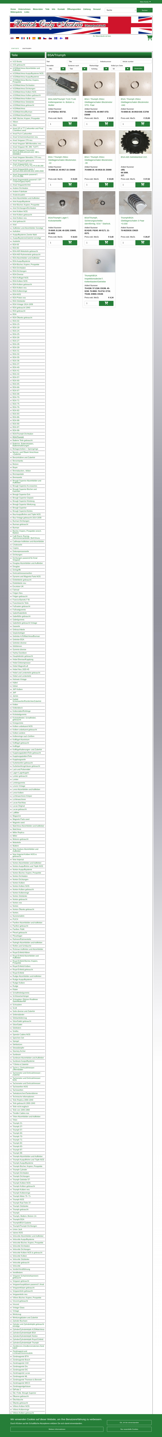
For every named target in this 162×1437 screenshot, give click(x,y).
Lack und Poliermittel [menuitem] (21, 769)
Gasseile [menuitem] (16, 626)
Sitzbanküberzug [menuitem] (20, 1018)
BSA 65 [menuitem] (16, 245)
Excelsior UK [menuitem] (18, 586)
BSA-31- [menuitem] (16, 351)
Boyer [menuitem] (15, 467)
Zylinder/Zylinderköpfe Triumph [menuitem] (26, 1343)
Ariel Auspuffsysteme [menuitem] (21, 201)
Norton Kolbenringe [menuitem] (21, 893)
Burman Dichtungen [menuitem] (21, 521)
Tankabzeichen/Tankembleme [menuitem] (25, 1093)
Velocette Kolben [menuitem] (20, 1256)
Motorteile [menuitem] (17, 842)
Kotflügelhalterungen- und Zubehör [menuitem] (27, 750)
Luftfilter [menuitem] (16, 813)
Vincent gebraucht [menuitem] (20, 1301)
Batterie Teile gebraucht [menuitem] (22, 440)
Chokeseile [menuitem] (17, 545)
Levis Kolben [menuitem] (18, 793)
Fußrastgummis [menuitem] (19, 610)
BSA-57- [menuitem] (16, 377)
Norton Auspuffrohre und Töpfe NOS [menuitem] (28, 866)
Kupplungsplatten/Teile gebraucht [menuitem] (27, 753)
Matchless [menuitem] (17, 829)
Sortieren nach (73, 65)
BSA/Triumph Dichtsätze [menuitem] (23, 434)
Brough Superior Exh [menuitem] (21, 494)
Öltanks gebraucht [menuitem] (20, 1403)
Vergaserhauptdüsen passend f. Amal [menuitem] (28, 1284)
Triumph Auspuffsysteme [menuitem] (23, 1163)
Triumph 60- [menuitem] (18, 1133)
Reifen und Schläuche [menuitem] (22, 946)
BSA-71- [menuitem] (16, 401)
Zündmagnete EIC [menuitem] (20, 1370)
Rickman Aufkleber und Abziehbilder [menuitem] (28, 949)
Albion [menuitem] (15, 122)
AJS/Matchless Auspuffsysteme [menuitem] (26, 77)
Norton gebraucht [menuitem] (20, 899)
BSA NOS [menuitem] (17, 294)
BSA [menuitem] (14, 314)
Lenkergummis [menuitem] (19, 783)
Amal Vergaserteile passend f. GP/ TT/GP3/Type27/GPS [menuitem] (27, 181)
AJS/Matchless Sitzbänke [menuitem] (23, 102)
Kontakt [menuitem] (61, 9)
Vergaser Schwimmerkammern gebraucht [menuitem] (25, 1277)
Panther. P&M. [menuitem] (19, 929)
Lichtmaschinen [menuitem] (19, 799)
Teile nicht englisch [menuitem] (21, 1107)
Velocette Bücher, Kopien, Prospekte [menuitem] (28, 1243)
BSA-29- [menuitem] (16, 347)
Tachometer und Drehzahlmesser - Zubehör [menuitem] (27, 1074)
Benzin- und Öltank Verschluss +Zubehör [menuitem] (25, 453)
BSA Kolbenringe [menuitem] (20, 291)
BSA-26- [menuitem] (16, 338)
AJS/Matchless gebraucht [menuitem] (23, 105)
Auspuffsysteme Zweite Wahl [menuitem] (25, 235)
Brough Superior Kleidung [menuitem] (24, 501)
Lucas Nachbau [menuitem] (19, 803)
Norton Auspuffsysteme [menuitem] (22, 870)
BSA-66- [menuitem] (16, 387)
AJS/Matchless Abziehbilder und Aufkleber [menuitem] (26, 69)
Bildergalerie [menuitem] (16, 12)
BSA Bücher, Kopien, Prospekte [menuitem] (26, 265)
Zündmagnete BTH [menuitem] (21, 1356)
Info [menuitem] (53, 9)
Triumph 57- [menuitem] (18, 1130)
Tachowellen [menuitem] (18, 1090)
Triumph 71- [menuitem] (18, 1140)
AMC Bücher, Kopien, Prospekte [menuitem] (26, 118)
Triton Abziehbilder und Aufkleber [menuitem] (26, 1117)
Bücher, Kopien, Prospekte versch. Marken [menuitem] (27, 532)
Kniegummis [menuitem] (18, 723)
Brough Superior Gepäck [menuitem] (23, 498)
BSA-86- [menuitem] (16, 417)
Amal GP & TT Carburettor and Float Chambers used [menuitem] (28, 129)
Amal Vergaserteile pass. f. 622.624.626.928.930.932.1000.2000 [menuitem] (28, 170)
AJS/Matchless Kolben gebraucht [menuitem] (27, 95)
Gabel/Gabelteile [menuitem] (20, 613)
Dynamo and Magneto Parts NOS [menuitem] (27, 576)
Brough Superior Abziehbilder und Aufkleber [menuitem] (27, 482)
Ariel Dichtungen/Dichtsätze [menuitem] (24, 208)
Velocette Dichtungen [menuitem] (22, 1249)
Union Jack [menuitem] (17, 1229)
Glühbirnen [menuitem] (17, 646)
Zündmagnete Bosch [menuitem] (21, 1360)
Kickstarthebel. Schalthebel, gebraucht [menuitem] (24, 719)
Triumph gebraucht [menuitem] (20, 1209)
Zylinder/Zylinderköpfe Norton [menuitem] (25, 1336)
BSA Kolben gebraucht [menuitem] (22, 284)
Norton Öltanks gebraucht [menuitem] (23, 909)
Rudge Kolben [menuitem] (19, 983)
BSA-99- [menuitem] (16, 430)
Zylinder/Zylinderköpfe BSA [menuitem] (24, 1333)
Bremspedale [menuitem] (18, 474)
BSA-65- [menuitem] (16, 384)
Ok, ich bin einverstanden (129, 1422)
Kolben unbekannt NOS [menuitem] (23, 726)
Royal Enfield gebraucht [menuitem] (23, 970)
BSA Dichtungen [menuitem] (20, 271)
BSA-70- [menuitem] (16, 397)
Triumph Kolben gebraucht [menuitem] (24, 1186)
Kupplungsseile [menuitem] (19, 760)
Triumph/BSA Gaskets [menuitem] (22, 1223)
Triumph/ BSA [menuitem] (18, 1219)
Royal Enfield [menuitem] (18, 973)
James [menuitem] (15, 696)
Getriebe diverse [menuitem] (19, 643)
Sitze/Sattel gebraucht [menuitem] (22, 1021)
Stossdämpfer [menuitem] (18, 1048)
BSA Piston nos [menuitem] (19, 298)
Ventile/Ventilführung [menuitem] (21, 1269)
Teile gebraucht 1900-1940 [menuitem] (24, 1103)
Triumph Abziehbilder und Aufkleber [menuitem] (28, 1156)
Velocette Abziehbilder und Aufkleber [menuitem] (28, 1236)
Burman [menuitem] (16, 528)
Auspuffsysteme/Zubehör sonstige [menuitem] (27, 238)
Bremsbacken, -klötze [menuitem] (22, 471)
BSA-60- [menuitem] (16, 381)
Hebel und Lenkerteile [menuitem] (22, 676)
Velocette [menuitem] (16, 1266)
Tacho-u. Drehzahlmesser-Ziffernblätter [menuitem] (24, 1069)
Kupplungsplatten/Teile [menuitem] (22, 756)
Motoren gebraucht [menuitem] (20, 839)
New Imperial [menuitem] (18, 860)
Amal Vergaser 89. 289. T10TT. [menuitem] (26, 147)
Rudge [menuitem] (15, 986)
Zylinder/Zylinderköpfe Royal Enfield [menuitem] (28, 1339)
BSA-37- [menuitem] (16, 364)
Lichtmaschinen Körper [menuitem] (22, 796)
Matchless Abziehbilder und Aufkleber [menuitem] (28, 826)
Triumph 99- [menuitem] (18, 1153)
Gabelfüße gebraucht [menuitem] (21, 616)
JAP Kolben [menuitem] (18, 689)
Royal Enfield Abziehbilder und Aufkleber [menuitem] (26, 957)
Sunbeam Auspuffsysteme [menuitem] (24, 1061)
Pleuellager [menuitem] (17, 936)
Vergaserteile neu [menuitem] (20, 1294)
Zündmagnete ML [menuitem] (20, 1376)
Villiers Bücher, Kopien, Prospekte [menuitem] (27, 1298)
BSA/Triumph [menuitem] (18, 437)
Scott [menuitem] (15, 1008)
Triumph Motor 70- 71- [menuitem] (22, 1196)
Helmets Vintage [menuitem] (20, 679)
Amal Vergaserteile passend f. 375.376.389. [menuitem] (25, 175)
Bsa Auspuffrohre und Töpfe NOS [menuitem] (27, 514)
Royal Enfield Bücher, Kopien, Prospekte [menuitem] (25, 962)
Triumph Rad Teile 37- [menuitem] (22, 1203)
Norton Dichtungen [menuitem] (20, 879)
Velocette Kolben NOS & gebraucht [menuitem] (27, 1253)
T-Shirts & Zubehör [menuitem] (20, 1064)
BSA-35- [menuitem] (16, 357)
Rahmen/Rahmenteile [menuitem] (22, 939)
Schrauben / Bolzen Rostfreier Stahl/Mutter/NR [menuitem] (25, 1000)
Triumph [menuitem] (16, 1213)
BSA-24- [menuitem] (16, 331)
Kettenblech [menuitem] (18, 708)
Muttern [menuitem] (16, 846)
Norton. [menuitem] (16, 913)
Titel (48, 61)
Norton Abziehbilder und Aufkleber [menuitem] (27, 863)
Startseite (15, 48)
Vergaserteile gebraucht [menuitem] (23, 1291)
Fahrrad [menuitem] (16, 590)
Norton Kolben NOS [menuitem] (21, 886)
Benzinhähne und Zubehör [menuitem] (24, 457)
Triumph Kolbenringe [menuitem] (21, 1193)
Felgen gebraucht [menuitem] (20, 596)
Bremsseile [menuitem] (17, 477)
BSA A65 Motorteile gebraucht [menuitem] (25, 251)
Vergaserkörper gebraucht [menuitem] (23, 1288)
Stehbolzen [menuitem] (17, 1044)
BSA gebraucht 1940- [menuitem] (22, 308)
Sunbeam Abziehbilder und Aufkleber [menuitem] (28, 1058)
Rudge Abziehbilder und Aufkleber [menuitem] (27, 976)
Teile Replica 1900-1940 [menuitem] (23, 1100)
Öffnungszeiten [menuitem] (74, 9)
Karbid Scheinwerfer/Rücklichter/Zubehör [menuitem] (27, 700)
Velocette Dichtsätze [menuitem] (21, 1246)
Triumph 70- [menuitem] (18, 1136)
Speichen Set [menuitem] (18, 1038)
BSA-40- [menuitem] (16, 367)
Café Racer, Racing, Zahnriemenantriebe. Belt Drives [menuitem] (26, 537)
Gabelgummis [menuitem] (18, 620)
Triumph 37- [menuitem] (18, 1126)
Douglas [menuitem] (16, 567)
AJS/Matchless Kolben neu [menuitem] (24, 99)
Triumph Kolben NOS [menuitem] (22, 1183)
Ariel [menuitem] (14, 225)
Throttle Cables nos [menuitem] (21, 1113)
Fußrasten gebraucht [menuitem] (21, 606)
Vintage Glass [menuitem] (18, 1308)
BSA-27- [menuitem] (16, 341)
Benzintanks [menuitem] (18, 461)
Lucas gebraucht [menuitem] (20, 809)
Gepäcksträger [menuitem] (19, 633)
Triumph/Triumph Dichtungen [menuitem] (25, 1226)
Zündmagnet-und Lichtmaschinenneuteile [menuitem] (23, 1352)
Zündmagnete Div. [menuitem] (20, 1366)
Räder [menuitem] (15, 989)
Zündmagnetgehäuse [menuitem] (22, 1386)
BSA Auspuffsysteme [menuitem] (21, 261)
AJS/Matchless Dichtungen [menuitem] (24, 89)
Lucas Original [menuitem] (19, 806)
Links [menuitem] (26, 12)
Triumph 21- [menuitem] (18, 1123)
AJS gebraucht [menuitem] (19, 65)
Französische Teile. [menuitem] (21, 603)
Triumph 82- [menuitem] (18, 1143)
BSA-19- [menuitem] (16, 328)
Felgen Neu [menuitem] (18, 593)
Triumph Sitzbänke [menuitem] (20, 1206)
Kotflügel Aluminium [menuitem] (21, 740)
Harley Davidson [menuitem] (20, 653)
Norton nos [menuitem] (17, 903)
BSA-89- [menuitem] (16, 420)
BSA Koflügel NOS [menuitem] (20, 278)
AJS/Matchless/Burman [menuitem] (22, 112)
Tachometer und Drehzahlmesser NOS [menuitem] (26, 1079)
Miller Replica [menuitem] (18, 833)
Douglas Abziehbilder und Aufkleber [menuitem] (28, 563)
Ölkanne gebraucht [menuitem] (21, 1396)
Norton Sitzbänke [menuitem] (20, 896)
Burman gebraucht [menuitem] (20, 524)
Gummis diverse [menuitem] (19, 650)
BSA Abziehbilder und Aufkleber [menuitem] (26, 258)
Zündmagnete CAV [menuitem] (21, 1363)
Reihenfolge (94, 65)
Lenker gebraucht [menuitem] (20, 776)
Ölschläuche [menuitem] (18, 1400)
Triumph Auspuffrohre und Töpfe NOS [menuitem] (28, 1160)
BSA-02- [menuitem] (16, 321)
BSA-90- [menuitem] (16, 424)
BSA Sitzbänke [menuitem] (19, 301)
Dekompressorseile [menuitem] (21, 551)
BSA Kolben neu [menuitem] (20, 288)
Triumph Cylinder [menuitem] (20, 1170)
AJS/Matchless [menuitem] (19, 109)
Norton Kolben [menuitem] (19, 883)
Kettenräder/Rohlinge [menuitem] (22, 711)
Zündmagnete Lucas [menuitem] (21, 1373)
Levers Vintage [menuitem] (19, 786)
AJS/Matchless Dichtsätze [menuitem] (24, 85)
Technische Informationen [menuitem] (23, 1097)
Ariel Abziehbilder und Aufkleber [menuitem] (26, 198)
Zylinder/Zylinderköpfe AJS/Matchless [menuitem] (28, 1329)
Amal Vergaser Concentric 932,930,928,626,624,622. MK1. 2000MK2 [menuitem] (26, 152)
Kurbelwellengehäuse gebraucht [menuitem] (26, 766)
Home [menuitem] (13, 9)
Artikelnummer (105, 61)
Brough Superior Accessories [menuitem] (25, 486)
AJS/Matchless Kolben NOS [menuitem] (24, 92)
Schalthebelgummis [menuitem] (21, 993)
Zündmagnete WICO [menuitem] (21, 1383)
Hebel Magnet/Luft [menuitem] (20, 666)
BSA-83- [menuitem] (16, 414)
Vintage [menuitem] (16, 1311)
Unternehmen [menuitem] (24, 9)
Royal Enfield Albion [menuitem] (21, 952)
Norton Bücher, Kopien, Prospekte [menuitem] (27, 873)
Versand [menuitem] (97, 9)
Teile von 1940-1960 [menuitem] (21, 1110)
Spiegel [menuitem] (16, 1041)
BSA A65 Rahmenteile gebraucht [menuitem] (26, 255)
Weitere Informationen (57, 1429)
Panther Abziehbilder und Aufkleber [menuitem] (27, 923)
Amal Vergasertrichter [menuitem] (22, 185)
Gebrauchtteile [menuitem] (19, 630)
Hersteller (50, 65)
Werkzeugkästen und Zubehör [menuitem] (25, 1318)
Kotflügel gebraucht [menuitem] (21, 743)
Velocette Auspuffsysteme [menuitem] (23, 1239)
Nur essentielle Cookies (129, 1429)
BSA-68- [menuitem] (16, 394)
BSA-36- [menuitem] (16, 361)
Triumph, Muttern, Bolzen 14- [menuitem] (25, 1216)
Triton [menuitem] (15, 1120)
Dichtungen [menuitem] (17, 555)
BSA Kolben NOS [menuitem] (20, 281)
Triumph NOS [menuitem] (18, 1200)
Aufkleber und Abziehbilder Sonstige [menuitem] (28, 228)
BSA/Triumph (27, 48)
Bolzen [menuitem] (16, 464)
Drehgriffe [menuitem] (17, 570)
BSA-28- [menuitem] (16, 344)
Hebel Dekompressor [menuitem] (21, 663)
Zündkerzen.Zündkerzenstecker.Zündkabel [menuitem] (28, 1347)
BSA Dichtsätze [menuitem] (19, 268)
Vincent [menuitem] (16, 1304)
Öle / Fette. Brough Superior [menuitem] (24, 1393)
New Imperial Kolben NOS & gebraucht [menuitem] (25, 855)
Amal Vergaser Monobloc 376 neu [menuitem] (27, 157)
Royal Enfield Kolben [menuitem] (21, 966)
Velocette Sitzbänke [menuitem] (21, 1259)
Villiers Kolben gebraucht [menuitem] (23, 1413)
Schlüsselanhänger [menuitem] (21, 996)
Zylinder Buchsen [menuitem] (20, 1321)
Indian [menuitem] (15, 686)
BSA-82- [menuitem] (16, 411)
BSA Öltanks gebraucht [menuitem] (22, 318)
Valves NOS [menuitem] (18, 1233)
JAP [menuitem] (14, 693)
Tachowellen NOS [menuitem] (20, 1087)
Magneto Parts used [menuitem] (21, 819)
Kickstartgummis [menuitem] (19, 714)
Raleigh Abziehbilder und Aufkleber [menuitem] (27, 943)
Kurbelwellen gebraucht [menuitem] (23, 763)
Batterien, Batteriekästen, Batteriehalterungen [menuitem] (23, 445)
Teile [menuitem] (47, 9)
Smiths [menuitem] (15, 1031)
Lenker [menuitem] (15, 779)
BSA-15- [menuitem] (16, 324)
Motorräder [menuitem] (38, 9)
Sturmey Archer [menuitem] (19, 1051)
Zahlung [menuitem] (87, 9)
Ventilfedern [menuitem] (18, 1273)
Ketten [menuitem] (15, 705)
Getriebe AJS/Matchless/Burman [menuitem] (26, 636)
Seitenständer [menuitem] (18, 1015)
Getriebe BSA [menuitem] (18, 640)
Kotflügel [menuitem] (16, 746)
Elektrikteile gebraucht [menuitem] (22, 580)
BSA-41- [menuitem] (16, 371)
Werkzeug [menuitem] (17, 1314)
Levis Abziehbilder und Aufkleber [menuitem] (26, 789)
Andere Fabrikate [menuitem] (20, 191)
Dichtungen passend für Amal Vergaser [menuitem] (25, 559)
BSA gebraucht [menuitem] (19, 311)
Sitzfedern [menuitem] (17, 1028)
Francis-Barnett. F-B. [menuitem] (21, 600)
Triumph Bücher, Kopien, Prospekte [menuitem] (27, 1166)
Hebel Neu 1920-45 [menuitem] (21, 669)
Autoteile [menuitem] (16, 241)
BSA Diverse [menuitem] (18, 274)
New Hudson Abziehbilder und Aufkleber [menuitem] (25, 850)
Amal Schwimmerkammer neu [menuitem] (25, 137)
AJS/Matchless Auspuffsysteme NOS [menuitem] (28, 73)
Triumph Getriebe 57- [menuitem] (21, 1180)
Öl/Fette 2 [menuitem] (17, 1390)
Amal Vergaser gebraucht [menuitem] (23, 161)
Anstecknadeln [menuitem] (19, 195)
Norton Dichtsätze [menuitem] (20, 876)
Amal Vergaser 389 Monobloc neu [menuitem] (27, 144)
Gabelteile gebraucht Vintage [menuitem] (25, 623)
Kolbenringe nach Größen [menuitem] (23, 736)
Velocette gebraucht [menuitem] (21, 1263)
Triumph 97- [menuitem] (18, 1150)
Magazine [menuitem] (17, 816)
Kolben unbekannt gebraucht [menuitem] (25, 730)
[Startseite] (81, 25)
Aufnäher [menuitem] (16, 231)
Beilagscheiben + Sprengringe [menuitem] (25, 449)
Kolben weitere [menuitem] (19, 733)
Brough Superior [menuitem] (19, 508)
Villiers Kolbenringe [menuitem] (21, 1410)
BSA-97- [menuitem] (16, 427)
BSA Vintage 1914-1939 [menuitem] (23, 304)
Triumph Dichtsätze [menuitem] (21, 1173)
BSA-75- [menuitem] (16, 404)
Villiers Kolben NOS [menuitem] (21, 1406)
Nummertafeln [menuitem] (18, 916)
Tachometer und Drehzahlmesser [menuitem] (26, 1083)
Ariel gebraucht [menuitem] (19, 221)
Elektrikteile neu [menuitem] (19, 583)
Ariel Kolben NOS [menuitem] (20, 211)
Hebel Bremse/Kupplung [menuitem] (23, 659)
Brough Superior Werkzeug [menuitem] (24, 504)
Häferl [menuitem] (15, 683)
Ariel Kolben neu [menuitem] (20, 218)
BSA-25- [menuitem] (16, 334)
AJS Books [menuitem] (17, 62)
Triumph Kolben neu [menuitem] (21, 1190)
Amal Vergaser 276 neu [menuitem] (22, 140)
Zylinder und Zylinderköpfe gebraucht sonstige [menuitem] (28, 1325)
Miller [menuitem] (15, 836)
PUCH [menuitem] (15, 919)
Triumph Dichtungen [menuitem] (21, 1176)
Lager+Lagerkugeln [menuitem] (21, 773)
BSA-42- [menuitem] (16, 374)
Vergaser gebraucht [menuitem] (21, 1281)
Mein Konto (144, 2)
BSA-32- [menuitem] (16, 354)
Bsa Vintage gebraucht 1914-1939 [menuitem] (27, 518)
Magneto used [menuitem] (19, 823)
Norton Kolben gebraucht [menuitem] (23, 889)
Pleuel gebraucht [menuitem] (20, 933)
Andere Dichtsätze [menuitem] (20, 188)
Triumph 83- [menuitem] (18, 1146)
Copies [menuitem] (16, 548)
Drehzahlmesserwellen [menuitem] (22, 573)
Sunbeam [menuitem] (17, 1054)
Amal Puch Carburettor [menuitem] (22, 134)
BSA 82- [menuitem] (16, 248)
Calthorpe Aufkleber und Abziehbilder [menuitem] (28, 541)
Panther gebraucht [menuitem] (20, 926)
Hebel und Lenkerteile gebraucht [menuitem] (26, 673)
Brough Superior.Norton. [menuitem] (23, 511)
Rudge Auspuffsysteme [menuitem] (22, 980)
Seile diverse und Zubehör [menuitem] (24, 1011)
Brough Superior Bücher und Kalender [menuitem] (25, 490)
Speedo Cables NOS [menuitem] (21, 1035)
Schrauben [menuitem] (17, 1005)
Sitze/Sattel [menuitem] (17, 1025)
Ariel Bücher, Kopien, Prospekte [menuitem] (26, 205)
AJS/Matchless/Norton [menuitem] (22, 115)
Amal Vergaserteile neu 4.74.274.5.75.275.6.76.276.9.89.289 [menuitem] (28, 165)
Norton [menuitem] (15, 906)
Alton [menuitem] (15, 125)
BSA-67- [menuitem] (16, 391)
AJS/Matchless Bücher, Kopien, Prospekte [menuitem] (26, 81)
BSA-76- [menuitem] (16, 407)
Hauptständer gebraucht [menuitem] (23, 656)
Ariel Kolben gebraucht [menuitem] (22, 215)
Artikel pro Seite (117, 65)
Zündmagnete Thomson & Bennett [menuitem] (27, 1380)
